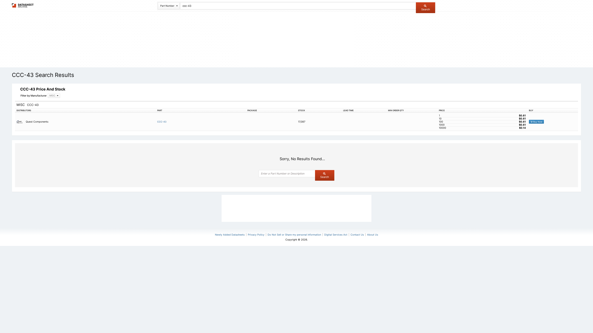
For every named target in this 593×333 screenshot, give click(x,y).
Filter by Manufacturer (34, 95)
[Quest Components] (21, 121)
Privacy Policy (256, 234)
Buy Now (537, 121)
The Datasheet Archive (23, 5)
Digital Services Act (335, 234)
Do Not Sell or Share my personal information (294, 234)
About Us (372, 234)
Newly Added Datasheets (230, 234)
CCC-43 (161, 121)
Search (425, 9)
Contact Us (357, 234)
